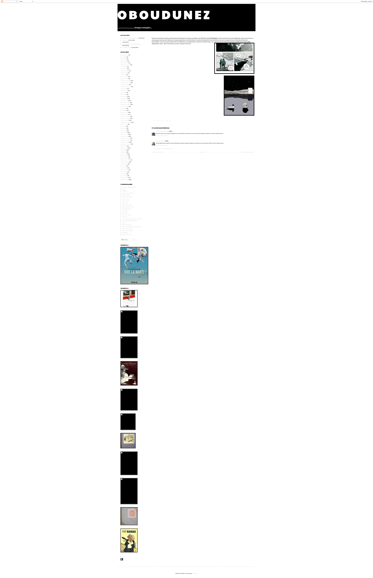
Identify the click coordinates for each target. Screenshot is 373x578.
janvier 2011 (124, 158)
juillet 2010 (124, 164)
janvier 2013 (124, 114)
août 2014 (123, 88)
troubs (124, 189)
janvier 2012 (124, 136)
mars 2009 (123, 172)
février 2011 (124, 156)
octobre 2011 (124, 142)
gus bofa (125, 211)
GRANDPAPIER (126, 209)
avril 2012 (123, 130)
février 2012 (124, 134)
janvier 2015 (124, 78)
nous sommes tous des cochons (132, 219)
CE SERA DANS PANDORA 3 (130, 38)
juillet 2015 (124, 72)
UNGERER (125, 232)
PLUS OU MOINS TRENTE (129, 220)
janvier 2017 (124, 63)
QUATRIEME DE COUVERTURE (131, 44)
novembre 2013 (125, 104)
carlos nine (125, 199)
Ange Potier (126, 195)
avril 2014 (123, 96)
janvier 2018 (124, 55)
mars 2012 (123, 132)
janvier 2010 (124, 169)
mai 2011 (123, 152)
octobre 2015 (124, 70)
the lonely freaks (127, 230)
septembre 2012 (125, 122)
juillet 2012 (124, 124)
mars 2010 (123, 168)
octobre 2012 (124, 120)
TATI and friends (127, 228)
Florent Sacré (160, 141)
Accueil (203, 152)
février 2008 (124, 177)
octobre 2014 (124, 84)
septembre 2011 (125, 144)
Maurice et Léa (126, 215)
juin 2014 (123, 92)
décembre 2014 (125, 80)
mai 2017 (123, 59)
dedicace (125, 40)
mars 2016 (123, 68)
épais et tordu (126, 234)
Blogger (194, 573)
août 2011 (123, 146)
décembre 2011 (125, 138)
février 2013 (124, 112)
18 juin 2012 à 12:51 (162, 145)
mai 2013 (123, 108)
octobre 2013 (124, 106)
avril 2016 (123, 67)
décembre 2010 (125, 160)
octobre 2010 (124, 162)
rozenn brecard (127, 224)
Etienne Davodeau (128, 207)
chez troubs (125, 201)
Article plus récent (158, 152)
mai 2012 (123, 128)
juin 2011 (123, 150)
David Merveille (127, 205)
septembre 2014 (125, 86)
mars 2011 (123, 154)
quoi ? (124, 223)
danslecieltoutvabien (129, 187)
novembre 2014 (125, 82)
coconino (125, 203)
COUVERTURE (126, 47)
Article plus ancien (248, 152)
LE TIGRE (124, 213)
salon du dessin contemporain (132, 226)
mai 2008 (123, 173)
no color (124, 217)
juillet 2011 (124, 148)
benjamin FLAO (127, 197)
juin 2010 (123, 166)
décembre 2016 (125, 64)
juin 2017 (123, 57)
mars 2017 (123, 61)
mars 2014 (123, 98)
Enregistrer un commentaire (163, 148)
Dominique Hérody (162, 131)
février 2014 (124, 100)
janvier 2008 (124, 179)
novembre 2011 (125, 140)
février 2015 (124, 76)
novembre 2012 (125, 118)
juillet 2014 (124, 90)
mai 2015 (123, 74)
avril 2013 (123, 110)
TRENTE (124, 191)
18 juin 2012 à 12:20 (162, 135)
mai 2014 (123, 94)
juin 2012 (123, 126)
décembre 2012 (125, 116)
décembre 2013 (125, 102)
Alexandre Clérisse (128, 193)
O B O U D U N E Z (163, 14)
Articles (125, 239)
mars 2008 (123, 175)
